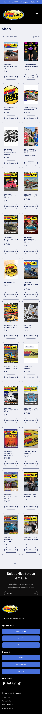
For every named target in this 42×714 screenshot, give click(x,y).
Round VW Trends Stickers (10, 108)
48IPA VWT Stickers (28, 326)
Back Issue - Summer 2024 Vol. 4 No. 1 (31, 284)
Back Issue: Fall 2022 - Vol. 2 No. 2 (31, 495)
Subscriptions (21, 631)
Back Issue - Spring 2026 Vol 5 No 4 (10, 66)
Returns (21, 671)
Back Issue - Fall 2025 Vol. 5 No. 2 (30, 195)
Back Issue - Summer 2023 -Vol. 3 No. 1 (9, 453)
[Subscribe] (35, 593)
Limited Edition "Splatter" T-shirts (31, 65)
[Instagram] (9, 683)
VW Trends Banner (28, 368)
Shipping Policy (7, 708)
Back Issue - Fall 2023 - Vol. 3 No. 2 (31, 409)
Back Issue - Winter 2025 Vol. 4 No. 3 (11, 239)
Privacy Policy (7, 697)
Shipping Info (21, 664)
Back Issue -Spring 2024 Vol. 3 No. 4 (11, 410)
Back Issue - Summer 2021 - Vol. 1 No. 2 (9, 539)
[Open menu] (37, 14)
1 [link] (14, 562)
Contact (21, 645)
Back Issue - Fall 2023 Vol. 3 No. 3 (10, 368)
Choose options (31, 76)
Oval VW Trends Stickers (30, 452)
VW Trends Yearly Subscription (30, 108)
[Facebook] (4, 683)
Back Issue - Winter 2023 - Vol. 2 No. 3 (10, 496)
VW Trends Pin (9, 282)
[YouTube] (14, 683)
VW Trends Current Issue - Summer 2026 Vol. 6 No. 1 (31, 240)
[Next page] (27, 561)
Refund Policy (7, 701)
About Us (21, 638)
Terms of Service (7, 705)
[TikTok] (19, 683)
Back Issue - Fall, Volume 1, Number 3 (31, 539)
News (21, 657)
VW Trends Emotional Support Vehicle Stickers (10, 151)
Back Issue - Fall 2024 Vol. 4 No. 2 (10, 326)
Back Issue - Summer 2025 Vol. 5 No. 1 (11, 196)
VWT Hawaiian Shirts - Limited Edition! (30, 151)
